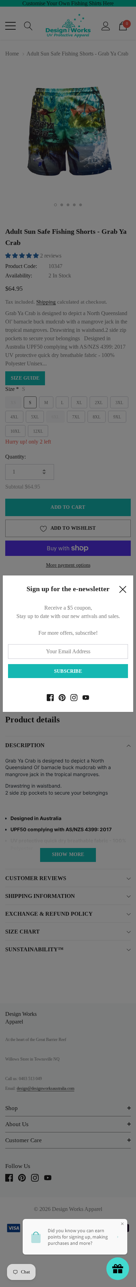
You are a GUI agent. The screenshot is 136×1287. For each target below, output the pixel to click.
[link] (50, 697)
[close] (123, 591)
